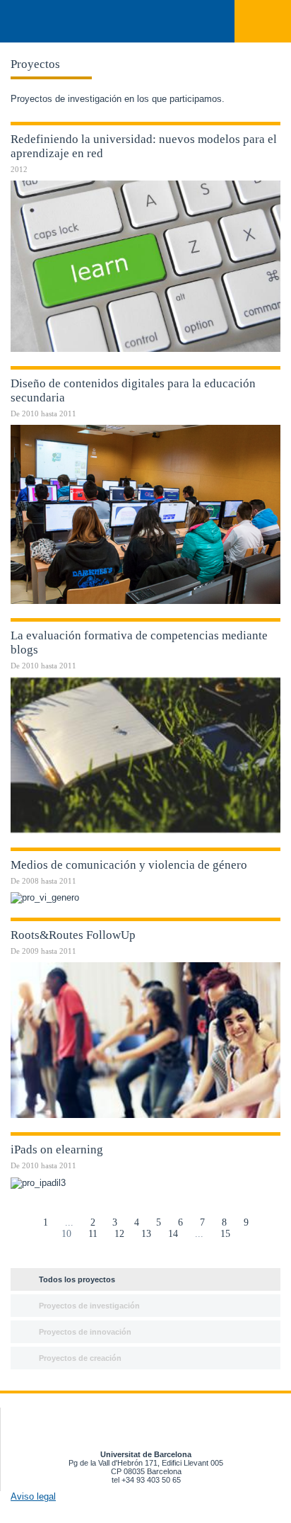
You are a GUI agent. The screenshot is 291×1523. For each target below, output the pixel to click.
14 (173, 1233)
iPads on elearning (57, 1149)
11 (92, 1233)
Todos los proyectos (77, 1279)
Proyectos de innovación (85, 1332)
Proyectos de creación (80, 1358)
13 (146, 1233)
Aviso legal (33, 1496)
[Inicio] (27, 22)
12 (119, 1233)
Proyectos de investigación (89, 1305)
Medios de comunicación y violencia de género (129, 865)
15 (225, 1233)
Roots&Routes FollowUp (73, 935)
